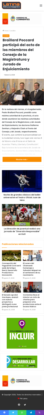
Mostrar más (21, 159)
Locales (13, 31)
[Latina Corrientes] (11, 5)
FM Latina (23, 399)
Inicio (6, 31)
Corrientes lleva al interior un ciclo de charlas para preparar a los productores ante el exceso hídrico (32, 301)
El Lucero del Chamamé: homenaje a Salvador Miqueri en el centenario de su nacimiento (32, 269)
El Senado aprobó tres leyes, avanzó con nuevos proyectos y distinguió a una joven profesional (10, 301)
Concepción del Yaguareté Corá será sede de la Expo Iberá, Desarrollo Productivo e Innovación (11, 269)
